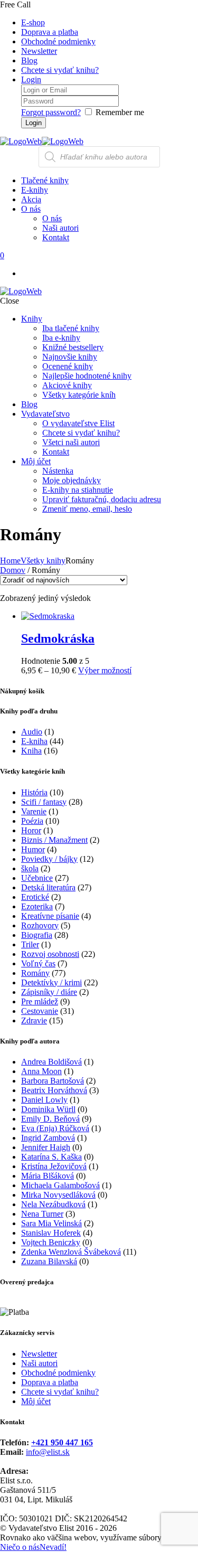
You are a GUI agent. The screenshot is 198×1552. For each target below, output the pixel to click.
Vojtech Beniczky (50, 1242)
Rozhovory (40, 925)
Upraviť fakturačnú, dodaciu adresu (101, 499)
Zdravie (34, 1020)
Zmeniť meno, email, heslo (87, 508)
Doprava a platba (49, 31)
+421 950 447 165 (62, 1442)
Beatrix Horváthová (54, 1090)
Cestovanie (39, 1011)
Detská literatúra (48, 887)
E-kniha (34, 741)
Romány (35, 972)
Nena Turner (42, 1213)
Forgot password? (51, 112)
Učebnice (37, 877)
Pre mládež (39, 1001)
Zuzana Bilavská (49, 1261)
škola (30, 868)
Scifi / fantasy (44, 801)
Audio (31, 731)
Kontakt (55, 451)
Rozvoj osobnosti (50, 953)
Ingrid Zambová (48, 1137)
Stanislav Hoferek (51, 1232)
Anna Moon (41, 1071)
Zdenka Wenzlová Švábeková (71, 1251)
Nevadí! (53, 1546)
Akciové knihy (67, 385)
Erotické (35, 896)
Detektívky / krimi (51, 982)
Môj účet (36, 461)
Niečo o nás (20, 1546)
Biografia (36, 934)
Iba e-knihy (61, 337)
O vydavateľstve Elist (78, 423)
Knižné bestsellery (72, 347)
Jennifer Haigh (45, 1147)
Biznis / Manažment (54, 839)
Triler (30, 944)
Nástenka (57, 470)
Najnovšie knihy (69, 356)
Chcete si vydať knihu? (60, 69)
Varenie (33, 811)
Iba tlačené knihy (70, 328)
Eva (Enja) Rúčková (55, 1128)
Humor (33, 849)
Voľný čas (38, 963)
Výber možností (104, 670)
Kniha (31, 750)
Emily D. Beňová (50, 1118)
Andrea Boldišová (51, 1061)
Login (31, 79)
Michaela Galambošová (60, 1185)
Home (10, 560)
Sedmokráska (58, 638)
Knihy (31, 318)
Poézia (32, 820)
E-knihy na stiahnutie (77, 489)
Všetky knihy (43, 560)
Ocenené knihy (67, 366)
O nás (52, 218)
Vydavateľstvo (45, 413)
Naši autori (39, 1363)
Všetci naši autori (71, 442)
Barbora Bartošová (52, 1080)
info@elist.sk (48, 1451)
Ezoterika (37, 906)
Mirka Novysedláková (58, 1194)
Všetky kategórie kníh (79, 394)
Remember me (120, 112)
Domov (12, 570)
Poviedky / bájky (49, 858)
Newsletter (39, 50)
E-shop (33, 22)
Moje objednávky (71, 480)
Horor (31, 830)
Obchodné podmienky (58, 41)
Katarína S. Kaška (51, 1156)
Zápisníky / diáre (49, 991)
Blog (29, 60)
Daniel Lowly (44, 1099)
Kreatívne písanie (50, 915)
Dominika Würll (48, 1109)
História (34, 792)
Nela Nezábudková (53, 1204)
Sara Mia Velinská (51, 1223)
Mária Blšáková (47, 1175)
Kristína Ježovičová (54, 1166)
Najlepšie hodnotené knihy (86, 375)
